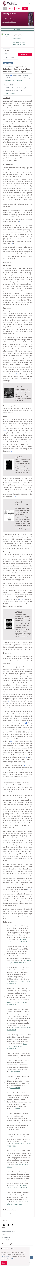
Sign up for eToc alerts (19, 42)
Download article (25, 54)
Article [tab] (7, 50)
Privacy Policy (10, 1259)
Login (11, 8)
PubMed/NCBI (22, 942)
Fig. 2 (6, 430)
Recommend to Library (19, 44)
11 (26, 723)
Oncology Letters (9, 14)
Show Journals (17, 29)
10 (9, 701)
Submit (25, 8)
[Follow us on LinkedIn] (8, 1225)
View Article (23, 939)
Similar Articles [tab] (9, 57)
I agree (4, 1263)
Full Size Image (17, 38)
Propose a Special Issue (9, 22)
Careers (4, 1234)
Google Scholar (12, 942)
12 (7, 774)
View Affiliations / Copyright (13, 80)
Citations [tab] (7, 54)
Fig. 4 (22, 599)
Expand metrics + (9, 93)
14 (13, 898)
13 (9, 774)
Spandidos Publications (8, 1231)
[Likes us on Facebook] (12, 1225)
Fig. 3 (15, 496)
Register (18, 8)
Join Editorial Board (8, 19)
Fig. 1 (18, 374)
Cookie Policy (5, 1256)
